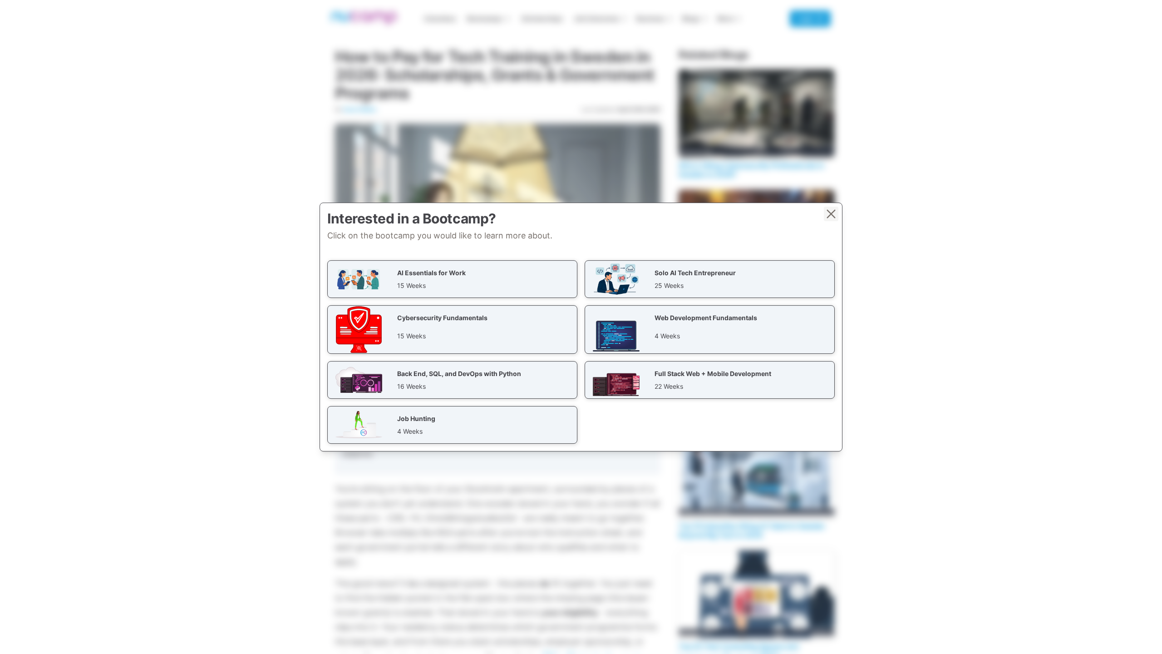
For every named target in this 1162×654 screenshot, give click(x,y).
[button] (452, 279)
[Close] (831, 214)
